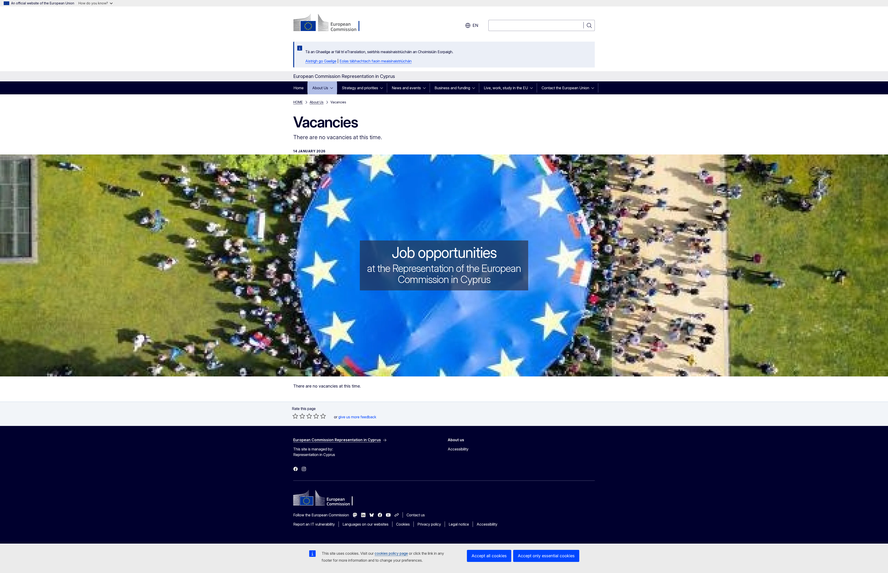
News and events (406, 88)
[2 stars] (299, 416)
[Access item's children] (333, 87)
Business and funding (452, 88)
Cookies (403, 524)
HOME (298, 102)
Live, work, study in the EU (506, 88)
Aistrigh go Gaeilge (320, 61)
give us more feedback (357, 417)
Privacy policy (429, 524)
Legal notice (459, 524)
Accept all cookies (489, 555)
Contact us (416, 515)
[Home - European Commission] (330, 23)
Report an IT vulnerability (314, 524)
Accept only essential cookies (546, 555)
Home (298, 88)
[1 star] (295, 416)
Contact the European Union (565, 88)
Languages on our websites (365, 524)
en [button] (475, 25)
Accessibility (458, 449)
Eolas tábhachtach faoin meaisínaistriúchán (375, 61)
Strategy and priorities (360, 88)
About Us (320, 88)
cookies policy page (391, 553)
